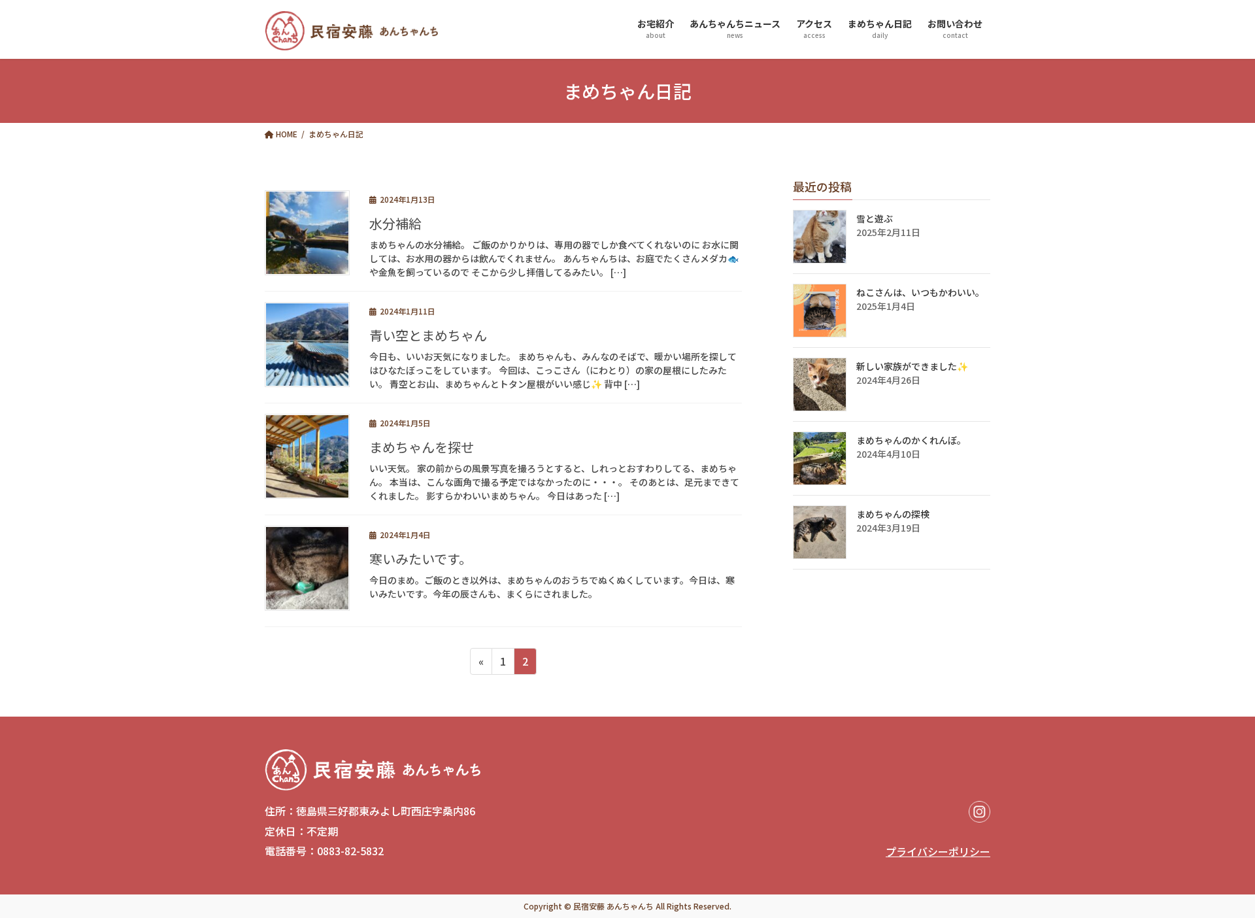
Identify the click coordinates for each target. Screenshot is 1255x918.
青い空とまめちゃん (428, 335)
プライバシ (912, 851)
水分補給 (395, 223)
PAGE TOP (1203, 843)
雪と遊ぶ (874, 218)
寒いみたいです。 (420, 558)
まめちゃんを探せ (421, 446)
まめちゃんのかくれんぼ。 (911, 440)
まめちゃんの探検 (892, 513)
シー (979, 851)
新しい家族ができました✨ (912, 366)
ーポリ (953, 851)
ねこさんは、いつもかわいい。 (920, 292)
